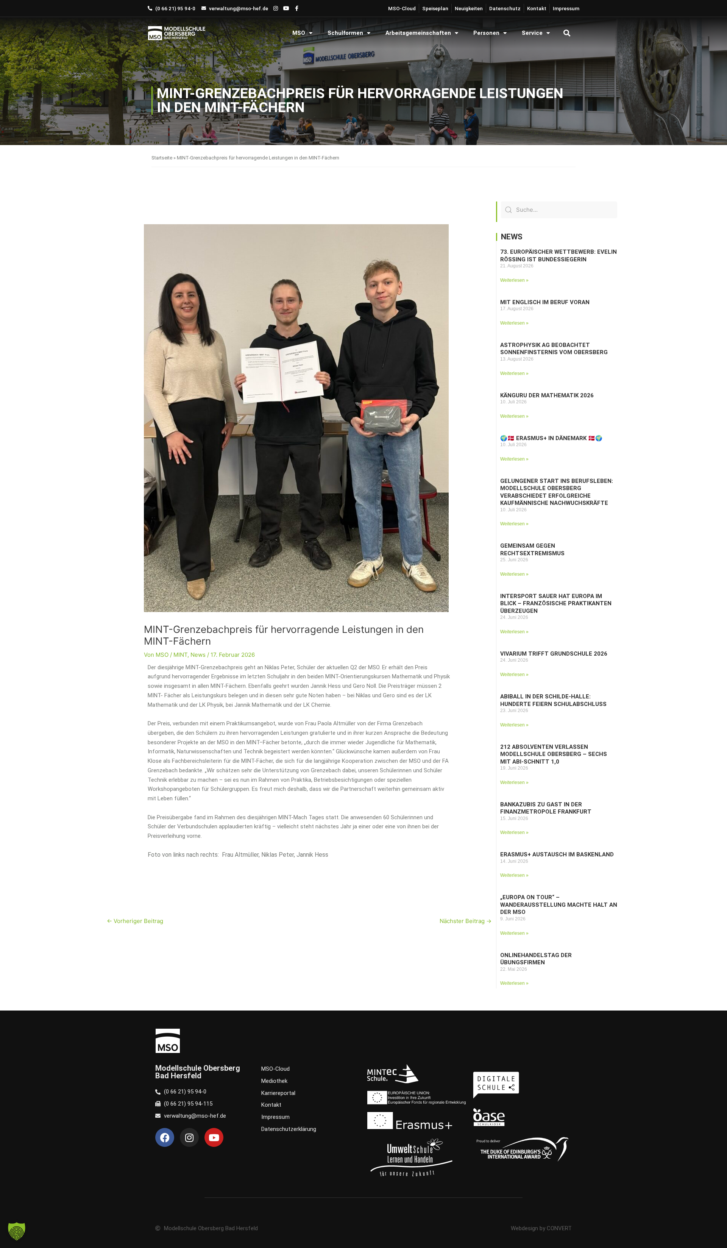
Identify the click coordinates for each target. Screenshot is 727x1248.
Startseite (161, 158)
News (198, 654)
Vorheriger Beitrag (135, 921)
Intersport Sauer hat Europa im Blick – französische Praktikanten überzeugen (556, 603)
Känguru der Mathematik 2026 (547, 395)
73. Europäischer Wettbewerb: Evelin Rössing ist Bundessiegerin (558, 255)
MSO (298, 33)
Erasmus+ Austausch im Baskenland (557, 854)
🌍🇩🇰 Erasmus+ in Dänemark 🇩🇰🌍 (551, 438)
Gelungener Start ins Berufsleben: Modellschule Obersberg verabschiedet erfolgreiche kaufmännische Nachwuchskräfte (556, 492)
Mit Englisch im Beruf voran (545, 302)
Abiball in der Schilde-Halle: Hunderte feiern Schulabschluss (553, 700)
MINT (180, 654)
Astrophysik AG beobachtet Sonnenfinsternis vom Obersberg (554, 349)
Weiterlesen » (514, 280)
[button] (566, 33)
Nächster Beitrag (465, 921)
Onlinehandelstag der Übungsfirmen (536, 959)
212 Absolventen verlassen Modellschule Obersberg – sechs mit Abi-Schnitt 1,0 (553, 754)
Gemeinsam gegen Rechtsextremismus (532, 549)
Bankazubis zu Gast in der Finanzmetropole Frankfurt (545, 808)
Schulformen (345, 33)
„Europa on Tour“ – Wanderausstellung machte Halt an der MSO (558, 904)
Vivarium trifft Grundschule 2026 (553, 653)
